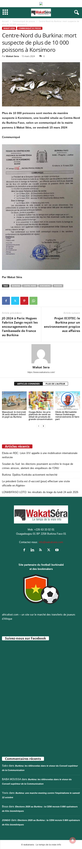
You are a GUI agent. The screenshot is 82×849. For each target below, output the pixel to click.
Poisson (58, 286)
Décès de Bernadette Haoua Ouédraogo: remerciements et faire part (67, 415)
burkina (16, 286)
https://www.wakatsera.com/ (41, 372)
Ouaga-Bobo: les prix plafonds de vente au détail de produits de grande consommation (41, 415)
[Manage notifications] (72, 840)
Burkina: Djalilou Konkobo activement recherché (29, 474)
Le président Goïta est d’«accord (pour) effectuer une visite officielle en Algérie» (36, 483)
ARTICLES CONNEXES (28, 383)
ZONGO (6, 820)
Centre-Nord (29, 286)
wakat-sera (9, 28)
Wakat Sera (12, 56)
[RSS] (41, 550)
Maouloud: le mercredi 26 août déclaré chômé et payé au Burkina (14, 414)
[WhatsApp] (33, 301)
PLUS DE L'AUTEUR (55, 383)
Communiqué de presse (24, 21)
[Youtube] (57, 550)
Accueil (5, 21)
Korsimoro (45, 286)
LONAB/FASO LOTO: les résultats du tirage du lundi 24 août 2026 (40, 492)
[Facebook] (6, 301)
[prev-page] (39, 426)
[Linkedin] (33, 550)
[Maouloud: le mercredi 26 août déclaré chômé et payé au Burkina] (14, 400)
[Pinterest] (24, 301)
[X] (15, 301)
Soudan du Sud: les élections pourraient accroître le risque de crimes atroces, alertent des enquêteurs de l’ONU (37, 466)
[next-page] (43, 426)
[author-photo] (41, 353)
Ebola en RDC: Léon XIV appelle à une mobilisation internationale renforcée (39, 455)
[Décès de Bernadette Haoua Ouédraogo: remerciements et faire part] (67, 400)
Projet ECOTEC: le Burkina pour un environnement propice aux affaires (62, 324)
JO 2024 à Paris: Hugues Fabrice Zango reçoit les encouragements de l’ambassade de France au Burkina (20, 326)
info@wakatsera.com (51, 542)
